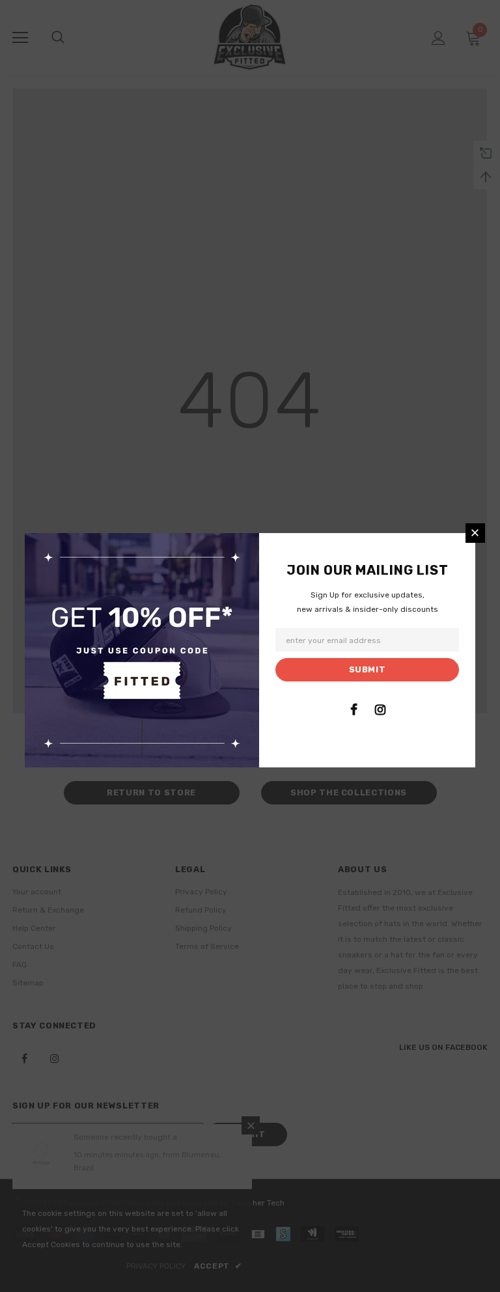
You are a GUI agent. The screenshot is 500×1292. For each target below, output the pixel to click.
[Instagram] (380, 709)
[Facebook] (353, 709)
